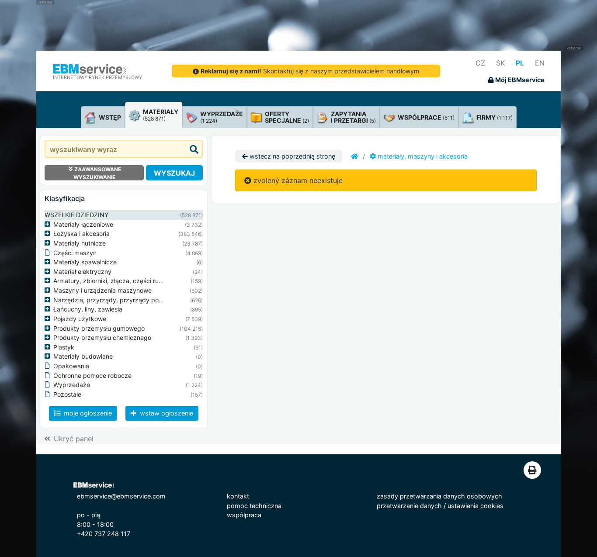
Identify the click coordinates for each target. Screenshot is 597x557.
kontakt (238, 496)
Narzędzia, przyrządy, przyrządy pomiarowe (118, 300)
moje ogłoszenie (87, 413)
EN (540, 63)
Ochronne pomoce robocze (92, 375)
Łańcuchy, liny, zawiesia (87, 309)
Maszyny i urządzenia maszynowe (102, 290)
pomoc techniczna (254, 505)
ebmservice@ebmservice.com (121, 496)
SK (500, 63)
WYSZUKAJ (174, 173)
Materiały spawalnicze (85, 262)
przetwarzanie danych (409, 505)
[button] (49, 224)
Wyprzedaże (71, 384)
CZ (480, 63)
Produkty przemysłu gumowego (99, 328)
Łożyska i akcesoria (81, 233)
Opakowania (71, 366)
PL (520, 63)
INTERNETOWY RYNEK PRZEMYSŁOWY (97, 77)
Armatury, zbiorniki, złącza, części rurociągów (119, 280)
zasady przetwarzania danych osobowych (439, 496)
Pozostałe (67, 394)
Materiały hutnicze (79, 243)
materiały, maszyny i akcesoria (422, 156)
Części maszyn (75, 252)
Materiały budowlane (83, 356)
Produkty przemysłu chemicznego (102, 337)
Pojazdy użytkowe (79, 318)
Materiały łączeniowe (83, 224)
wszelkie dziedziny (76, 214)
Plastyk (63, 347)
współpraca (244, 515)
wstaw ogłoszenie (165, 413)
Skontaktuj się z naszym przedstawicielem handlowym (310, 71)
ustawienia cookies (475, 505)
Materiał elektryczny (82, 271)
